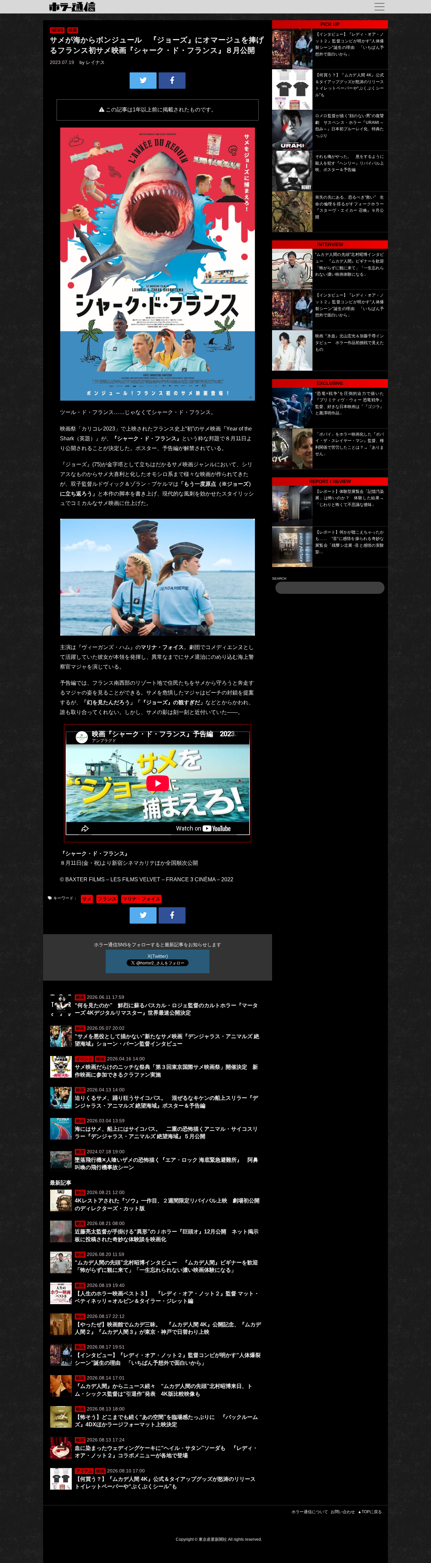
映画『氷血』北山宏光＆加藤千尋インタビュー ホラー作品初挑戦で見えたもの (349, 342)
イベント (84, 1059)
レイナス (95, 62)
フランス (107, 899)
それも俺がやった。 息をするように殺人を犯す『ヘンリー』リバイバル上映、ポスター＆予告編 (349, 163)
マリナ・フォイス (141, 899)
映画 (73, 30)
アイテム (84, 1471)
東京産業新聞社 (213, 1539)
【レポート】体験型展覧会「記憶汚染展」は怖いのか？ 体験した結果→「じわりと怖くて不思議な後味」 (349, 498)
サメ (87, 899)
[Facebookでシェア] (172, 80)
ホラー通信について (310, 1511)
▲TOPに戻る (370, 1511)
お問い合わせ (343, 1511)
